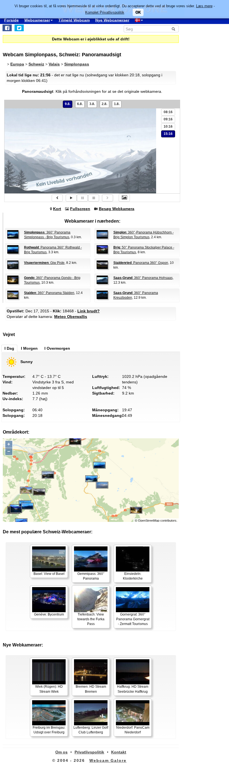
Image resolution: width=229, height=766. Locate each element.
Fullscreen (80, 208)
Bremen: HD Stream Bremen (91, 689)
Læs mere (204, 6)
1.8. (117, 104)
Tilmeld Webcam (74, 20)
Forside (11, 20)
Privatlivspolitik (89, 752)
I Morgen (29, 348)
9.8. (67, 104)
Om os (61, 752)
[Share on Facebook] (7, 27)
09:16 (168, 119)
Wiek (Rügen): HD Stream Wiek (49, 689)
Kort (57, 208)
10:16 (168, 126)
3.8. (92, 104)
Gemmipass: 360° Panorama (90, 576)
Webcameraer (37, 20)
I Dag (9, 348)
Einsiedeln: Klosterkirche (133, 576)
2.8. (104, 104)
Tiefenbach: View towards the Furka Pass (90, 619)
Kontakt (118, 752)
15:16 (168, 134)
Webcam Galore (108, 760)
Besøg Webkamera (116, 208)
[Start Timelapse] (71, 197)
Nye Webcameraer (112, 20)
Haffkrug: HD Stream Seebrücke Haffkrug (132, 689)
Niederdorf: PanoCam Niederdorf (132, 730)
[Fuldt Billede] (124, 198)
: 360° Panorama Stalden (49, 293)
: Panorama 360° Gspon (140, 263)
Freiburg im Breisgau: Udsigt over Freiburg (49, 730)
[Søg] (173, 29)
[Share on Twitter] (19, 27)
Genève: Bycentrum (49, 614)
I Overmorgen (57, 348)
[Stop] (93, 197)
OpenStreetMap (148, 520)
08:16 (168, 112)
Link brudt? (88, 311)
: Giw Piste (44, 263)
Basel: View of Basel (49, 574)
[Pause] (82, 197)
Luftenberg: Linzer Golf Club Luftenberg (90, 730)
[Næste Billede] (107, 197)
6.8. (80, 104)
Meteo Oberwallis (70, 316)
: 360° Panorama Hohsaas (143, 278)
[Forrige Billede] (57, 197)
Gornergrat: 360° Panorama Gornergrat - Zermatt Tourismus (132, 619)
